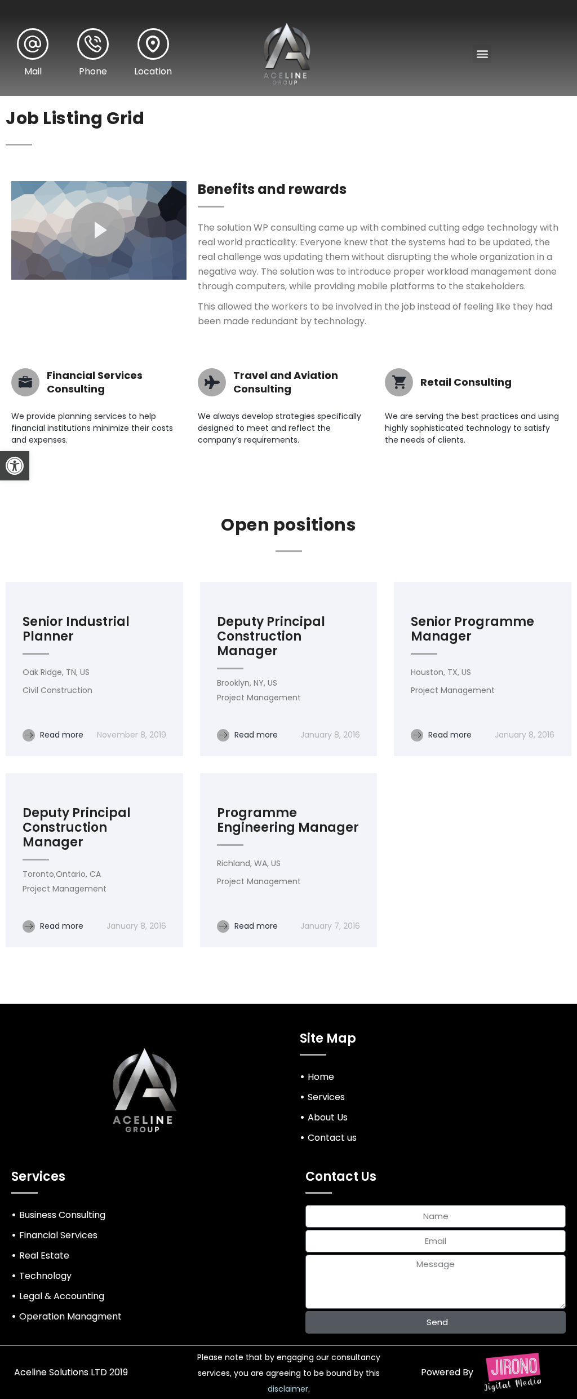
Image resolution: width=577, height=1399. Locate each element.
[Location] (153, 44)
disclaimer (288, 1388)
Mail (33, 71)
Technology (45, 1275)
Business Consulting (62, 1214)
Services (326, 1097)
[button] (14, 465)
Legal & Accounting (61, 1296)
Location (153, 71)
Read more (60, 734)
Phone (93, 71)
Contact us (332, 1137)
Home (321, 1076)
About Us (328, 1117)
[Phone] (93, 44)
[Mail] (32, 44)
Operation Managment (70, 1316)
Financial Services (58, 1235)
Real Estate (44, 1255)
